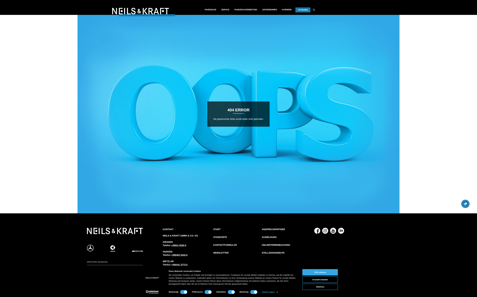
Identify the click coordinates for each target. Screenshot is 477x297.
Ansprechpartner (273, 229)
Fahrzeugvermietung (245, 10)
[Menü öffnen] (465, 204)
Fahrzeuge (210, 10)
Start (217, 229)
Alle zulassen (320, 272)
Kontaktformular (225, 245)
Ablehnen (320, 287)
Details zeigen (268, 292)
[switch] (208, 292)
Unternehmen (269, 10)
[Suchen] (314, 7)
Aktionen (303, 10)
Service (225, 10)
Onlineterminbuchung (276, 245)
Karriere (287, 10)
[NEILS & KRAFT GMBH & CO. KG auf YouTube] (333, 231)
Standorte (220, 237)
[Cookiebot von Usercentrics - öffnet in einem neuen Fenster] (152, 292)
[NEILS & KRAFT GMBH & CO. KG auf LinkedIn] (341, 231)
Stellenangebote (273, 253)
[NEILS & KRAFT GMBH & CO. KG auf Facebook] (317, 231)
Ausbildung (269, 237)
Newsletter (221, 253)
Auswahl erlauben (320, 280)
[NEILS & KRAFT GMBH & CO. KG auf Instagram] (325, 231)
